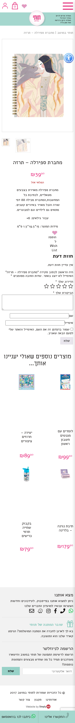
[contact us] (32, 611)
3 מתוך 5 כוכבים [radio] (58, 286)
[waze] (40, 611)
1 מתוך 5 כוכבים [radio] (70, 286)
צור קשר (24, 699)
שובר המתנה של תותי (46, 624)
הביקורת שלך (63, 293)
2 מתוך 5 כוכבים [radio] (64, 286)
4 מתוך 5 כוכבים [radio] (52, 286)
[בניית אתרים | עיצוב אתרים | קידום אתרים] (38, 707)
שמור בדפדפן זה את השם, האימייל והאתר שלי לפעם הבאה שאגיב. (41, 331)
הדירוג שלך (64, 281)
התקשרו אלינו (55, 716)
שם (71, 315)
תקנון (37, 699)
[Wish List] (24, 6)
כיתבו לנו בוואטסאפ (16, 716)
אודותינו (51, 699)
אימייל (69, 323)
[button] (55, 233)
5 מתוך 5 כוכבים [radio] (46, 286)
